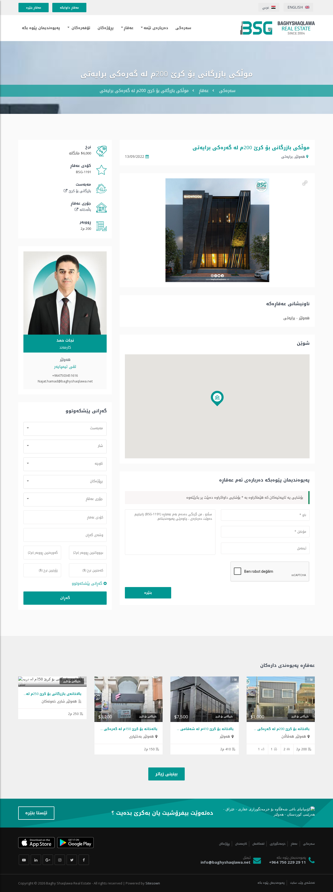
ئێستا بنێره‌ (36, 813)
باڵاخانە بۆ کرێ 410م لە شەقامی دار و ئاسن (198, 729)
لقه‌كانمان (257, 844)
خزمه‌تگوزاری (277, 844)
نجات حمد (65, 340)
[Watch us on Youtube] (24, 860)
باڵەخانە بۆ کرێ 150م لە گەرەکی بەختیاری (122, 729)
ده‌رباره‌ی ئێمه (156, 27)
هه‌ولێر (300, 156)
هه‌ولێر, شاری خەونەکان (59, 701)
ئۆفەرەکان (80, 27)
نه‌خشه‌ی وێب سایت (302, 883)
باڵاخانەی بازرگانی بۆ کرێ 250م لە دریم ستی (44, 694)
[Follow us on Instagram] (60, 860)
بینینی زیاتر (166, 774)
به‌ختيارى (135, 736)
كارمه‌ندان (240, 844)
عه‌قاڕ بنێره (33, 7)
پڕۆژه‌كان (106, 27)
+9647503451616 (65, 375)
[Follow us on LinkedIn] (36, 860)
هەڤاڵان (287, 736)
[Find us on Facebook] (84, 860)
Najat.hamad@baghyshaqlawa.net (65, 381)
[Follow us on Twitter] (72, 860)
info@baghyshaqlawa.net (226, 862)
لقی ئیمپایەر (65, 366)
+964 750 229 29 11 (287, 862)
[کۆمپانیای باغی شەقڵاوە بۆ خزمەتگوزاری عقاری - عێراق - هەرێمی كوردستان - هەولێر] (277, 28)
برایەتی (287, 156)
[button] (305, 183)
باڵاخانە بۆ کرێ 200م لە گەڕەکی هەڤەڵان (275, 729)
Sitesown (152, 883)
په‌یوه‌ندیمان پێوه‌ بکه (41, 27)
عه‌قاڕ (128, 27)
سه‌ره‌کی (227, 91)
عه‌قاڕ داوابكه (69, 7)
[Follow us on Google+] (48, 860)
